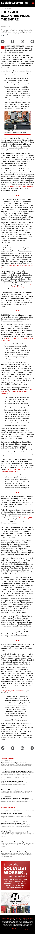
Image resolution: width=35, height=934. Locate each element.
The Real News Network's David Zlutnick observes (17, 391)
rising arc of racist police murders (20, 186)
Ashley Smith (6, 9)
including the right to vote (17, 519)
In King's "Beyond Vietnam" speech (13, 691)
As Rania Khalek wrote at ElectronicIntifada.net (13, 470)
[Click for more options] (32, 43)
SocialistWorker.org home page (17, 929)
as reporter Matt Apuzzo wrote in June (17, 339)
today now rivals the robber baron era (17, 266)
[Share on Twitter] (2, 43)
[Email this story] (22, 43)
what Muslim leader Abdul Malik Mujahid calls (16, 286)
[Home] (14, 2)
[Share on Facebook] (12, 43)
